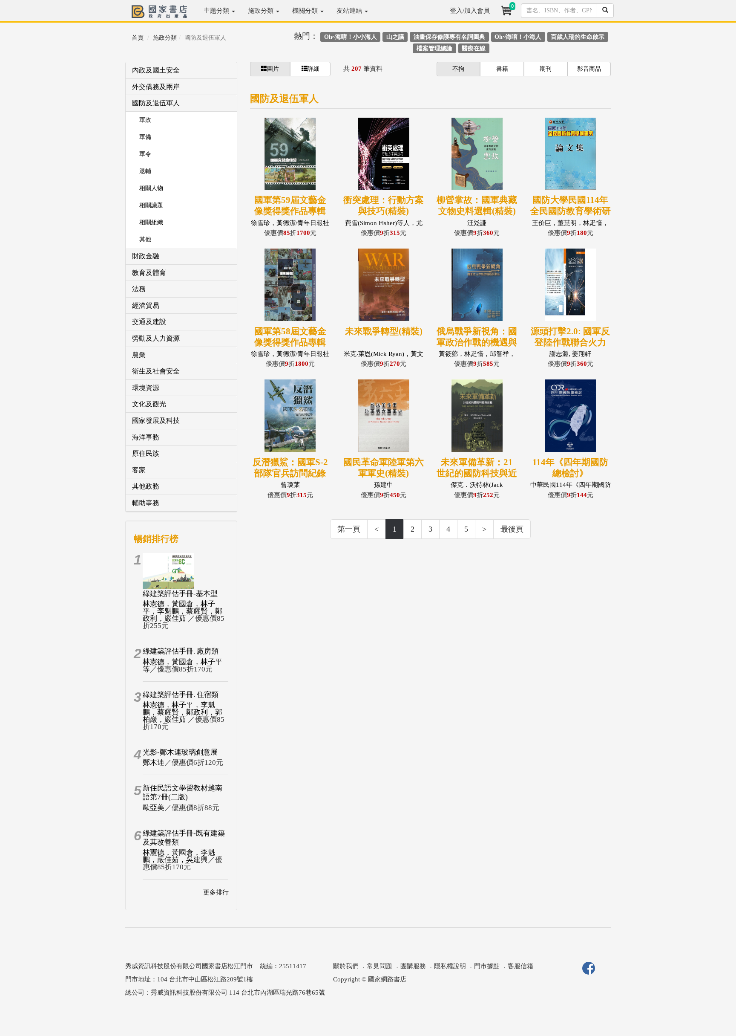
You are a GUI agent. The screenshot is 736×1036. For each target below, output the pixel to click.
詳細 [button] (313, 69)
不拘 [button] (458, 69)
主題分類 (217, 10)
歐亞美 (153, 808)
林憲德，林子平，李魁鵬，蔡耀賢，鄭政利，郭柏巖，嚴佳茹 (182, 712)
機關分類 (305, 10)
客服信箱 (520, 966)
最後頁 (511, 529)
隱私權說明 (450, 966)
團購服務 (413, 966)
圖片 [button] (273, 69)
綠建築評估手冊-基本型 (180, 594)
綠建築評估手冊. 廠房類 (180, 651)
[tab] (181, 70)
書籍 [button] (502, 69)
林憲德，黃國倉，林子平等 (182, 665)
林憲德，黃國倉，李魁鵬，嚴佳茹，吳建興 (179, 856)
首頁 (138, 38)
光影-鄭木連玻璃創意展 (180, 752)
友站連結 (350, 10)
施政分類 (261, 10)
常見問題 (379, 966)
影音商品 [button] (589, 69)
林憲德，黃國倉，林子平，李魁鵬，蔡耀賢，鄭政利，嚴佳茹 (182, 611)
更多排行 (216, 892)
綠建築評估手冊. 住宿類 (180, 695)
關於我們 (346, 966)
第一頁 (348, 529)
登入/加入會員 (470, 10)
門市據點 (487, 966)
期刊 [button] (546, 69)
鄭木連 (153, 762)
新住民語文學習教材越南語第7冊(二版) (182, 792)
